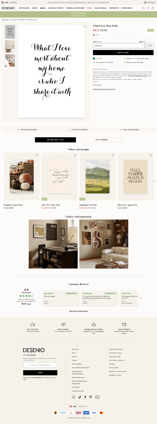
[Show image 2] (10, 46)
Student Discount (78, 377)
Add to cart (123, 52)
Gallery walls (101, 8)
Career (74, 360)
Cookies (112, 364)
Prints (43, 8)
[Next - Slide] (153, 180)
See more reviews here (78, 311)
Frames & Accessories (75, 8)
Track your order (115, 357)
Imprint (74, 357)
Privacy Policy (37, 377)
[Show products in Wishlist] (148, 8)
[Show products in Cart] (153, 8)
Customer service (115, 353)
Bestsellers (24, 8)
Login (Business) (78, 391)
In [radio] (144, 42)
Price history (97, 85)
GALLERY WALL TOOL (55, 140)
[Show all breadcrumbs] (4, 20)
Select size (97, 42)
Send (40, 373)
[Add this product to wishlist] (85, 26)
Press (74, 353)
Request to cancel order (118, 371)
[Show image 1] (10, 32)
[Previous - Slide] (3, 180)
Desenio (85, 418)
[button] (150, 45)
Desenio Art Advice (116, 349)
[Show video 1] (10, 60)
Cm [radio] (140, 42)
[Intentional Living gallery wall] (53, 244)
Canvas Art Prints (56, 8)
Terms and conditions (116, 360)
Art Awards (76, 387)
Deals (89, 8)
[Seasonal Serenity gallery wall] (103, 244)
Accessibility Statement (80, 368)
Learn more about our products (104, 89)
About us (75, 349)
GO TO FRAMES (101, 140)
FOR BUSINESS (126, 8)
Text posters (13, 20)
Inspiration (114, 8)
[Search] (143, 8)
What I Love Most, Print (28, 20)
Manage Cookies (115, 375)
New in (35, 8)
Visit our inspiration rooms (137, 76)
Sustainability (77, 364)
